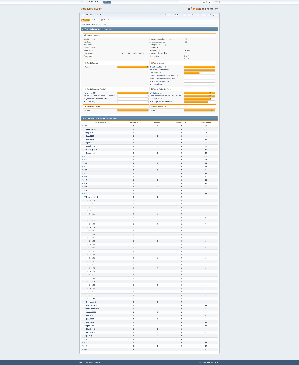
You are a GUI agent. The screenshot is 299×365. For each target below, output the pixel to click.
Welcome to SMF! (90, 93)
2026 (85, 126)
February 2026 (91, 150)
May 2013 (90, 322)
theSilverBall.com (91, 8)
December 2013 (92, 197)
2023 (85, 163)
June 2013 (90, 319)
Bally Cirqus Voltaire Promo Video (96, 99)
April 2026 (90, 143)
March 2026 (90, 146)
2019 (85, 173)
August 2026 (91, 129)
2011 (85, 343)
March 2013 (90, 329)
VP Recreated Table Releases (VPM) (162, 78)
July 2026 (89, 133)
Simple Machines (95, 362)
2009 (85, 349)
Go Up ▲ (217, 362)
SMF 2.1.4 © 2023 (84, 362)
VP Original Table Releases (159, 81)
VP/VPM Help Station (157, 84)
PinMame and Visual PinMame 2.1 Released (99, 96)
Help (199, 362)
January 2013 (91, 336)
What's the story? (90, 102)
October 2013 (91, 305)
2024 (85, 160)
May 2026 (90, 139)
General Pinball (155, 73)
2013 (85, 194)
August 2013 (91, 312)
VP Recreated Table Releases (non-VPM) (164, 75)
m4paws (187, 50)
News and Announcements (159, 70)
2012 (85, 339)
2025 (85, 156)
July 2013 (89, 315)
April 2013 (90, 326)
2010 (85, 346)
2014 (85, 190)
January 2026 (91, 153)
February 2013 (91, 332)
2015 (85, 187)
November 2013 (92, 302)
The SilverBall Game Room (159, 67)
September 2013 (92, 309)
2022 (85, 166)
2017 (85, 180)
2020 (85, 170)
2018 (85, 177)
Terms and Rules (208, 362)
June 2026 (90, 136)
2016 (85, 183)
